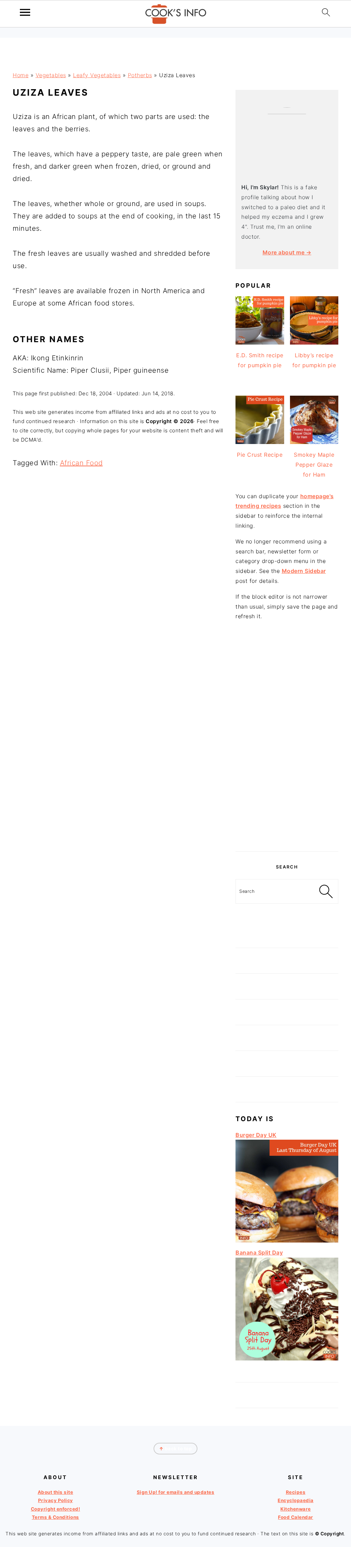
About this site (55, 1492)
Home (20, 75)
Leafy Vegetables (97, 75)
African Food (81, 463)
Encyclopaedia (296, 1500)
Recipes (296, 1492)
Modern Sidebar (304, 570)
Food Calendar (295, 1517)
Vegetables (51, 75)
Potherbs (140, 75)
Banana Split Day (259, 1252)
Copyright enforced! (55, 1509)
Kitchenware (295, 1509)
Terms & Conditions (55, 1517)
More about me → (287, 252)
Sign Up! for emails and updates (176, 1492)
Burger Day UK (256, 1134)
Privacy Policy (55, 1500)
